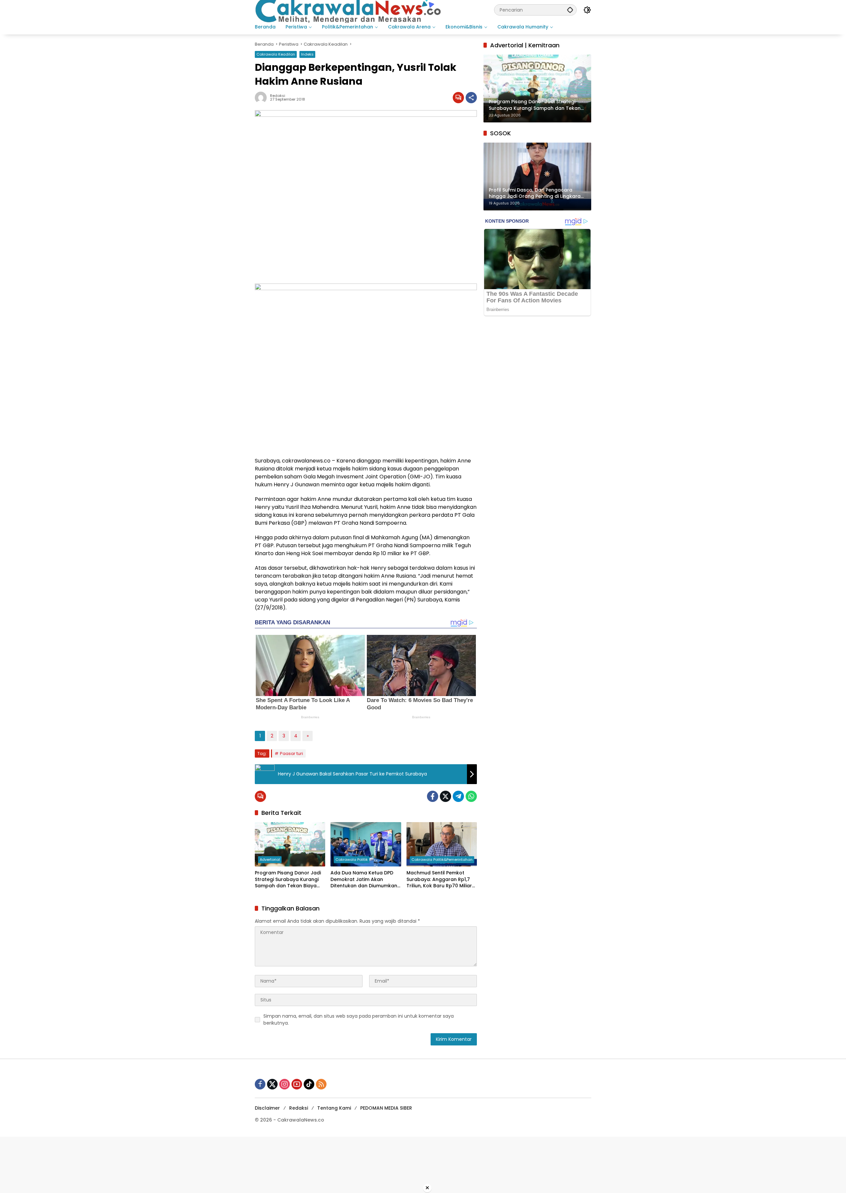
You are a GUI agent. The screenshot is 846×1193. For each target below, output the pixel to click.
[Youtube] (296, 1084)
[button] (570, 9)
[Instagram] (284, 1084)
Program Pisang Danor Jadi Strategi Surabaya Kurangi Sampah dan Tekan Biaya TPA (288, 879)
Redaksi (298, 1108)
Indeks (307, 54)
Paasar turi (291, 753)
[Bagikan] (471, 97)
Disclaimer (267, 1108)
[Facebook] (432, 796)
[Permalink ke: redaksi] (262, 98)
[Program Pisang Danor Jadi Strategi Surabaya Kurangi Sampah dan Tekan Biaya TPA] (290, 844)
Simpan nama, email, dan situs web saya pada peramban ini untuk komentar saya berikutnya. (358, 1019)
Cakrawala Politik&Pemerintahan (442, 859)
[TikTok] (309, 1084)
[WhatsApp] (471, 796)
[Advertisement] (198, 1164)
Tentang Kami (334, 1108)
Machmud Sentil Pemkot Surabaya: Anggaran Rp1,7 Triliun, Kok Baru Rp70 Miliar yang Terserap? (439, 879)
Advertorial (270, 859)
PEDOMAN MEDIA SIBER (386, 1108)
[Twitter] (445, 796)
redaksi (277, 96)
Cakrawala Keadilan (275, 54)
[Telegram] (458, 796)
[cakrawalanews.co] (349, 9)
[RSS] (321, 1084)
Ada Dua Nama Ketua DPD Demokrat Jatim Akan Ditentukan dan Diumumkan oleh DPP (363, 879)
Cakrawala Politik (351, 859)
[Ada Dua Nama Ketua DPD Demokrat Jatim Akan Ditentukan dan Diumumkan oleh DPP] (365, 844)
